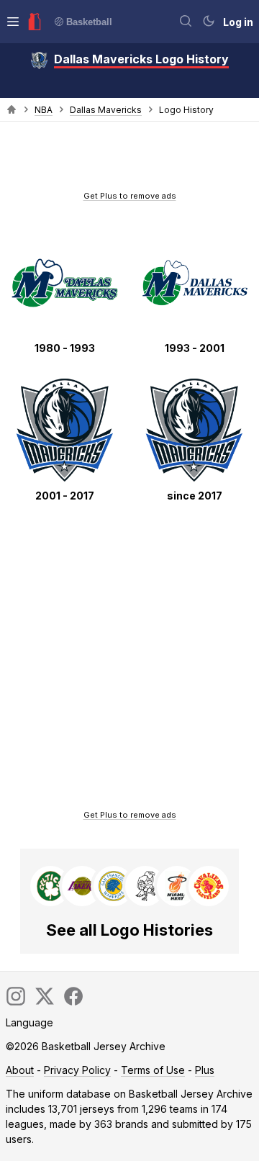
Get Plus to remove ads (129, 196)
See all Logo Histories (129, 930)
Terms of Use (153, 1070)
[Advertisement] (129, 160)
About (20, 1070)
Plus (204, 1070)
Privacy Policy (77, 1070)
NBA (44, 109)
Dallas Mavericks (106, 109)
